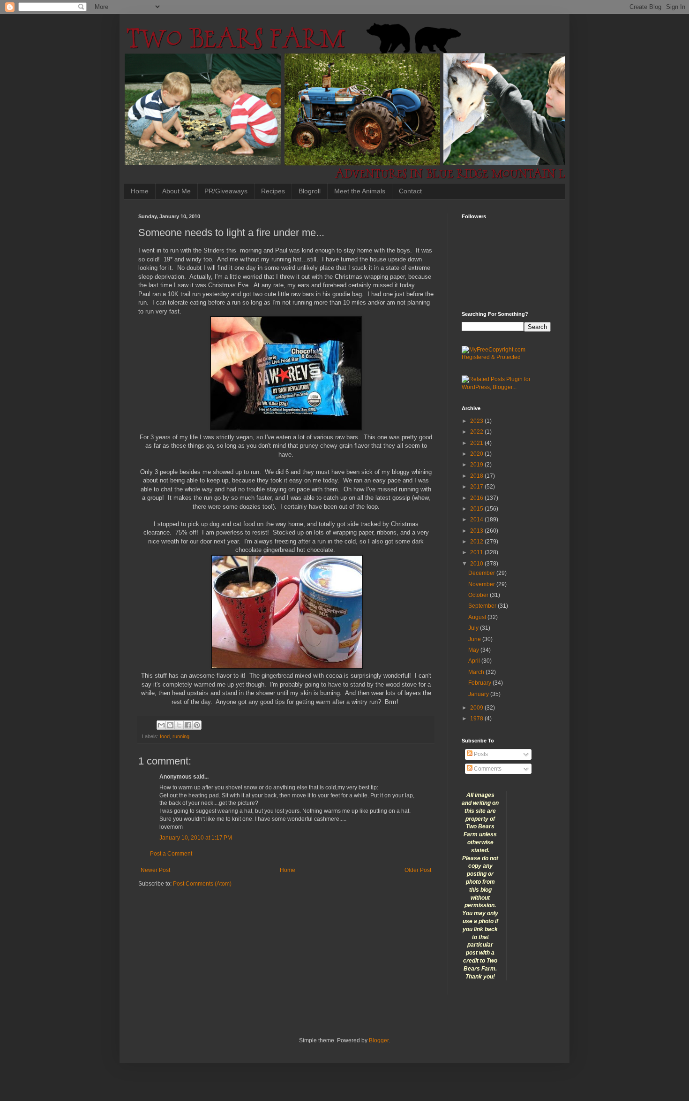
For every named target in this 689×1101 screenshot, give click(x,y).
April (474, 661)
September (483, 606)
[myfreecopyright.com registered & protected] (506, 357)
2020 (477, 454)
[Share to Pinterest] (197, 725)
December (482, 573)
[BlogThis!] (170, 725)
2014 (477, 519)
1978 (477, 718)
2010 (477, 563)
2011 (477, 552)
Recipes (273, 191)
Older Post (417, 870)
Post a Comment (171, 853)
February (480, 683)
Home (140, 191)
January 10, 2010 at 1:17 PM (195, 837)
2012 (477, 541)
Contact (410, 191)
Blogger (379, 1040)
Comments (487, 768)
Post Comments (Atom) (202, 883)
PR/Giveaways (225, 191)
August (477, 617)
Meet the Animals (359, 191)
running (180, 736)
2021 (477, 443)
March (477, 672)
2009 (477, 707)
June (475, 639)
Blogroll (310, 191)
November (482, 584)
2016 (477, 498)
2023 (477, 421)
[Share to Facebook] (188, 725)
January (479, 694)
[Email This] (161, 725)
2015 (477, 508)
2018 (477, 476)
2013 (477, 531)
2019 (477, 464)
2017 (477, 486)
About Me (176, 191)
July (474, 628)
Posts (480, 754)
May (474, 650)
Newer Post (155, 870)
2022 (477, 431)
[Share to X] (179, 725)
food (165, 736)
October (479, 595)
